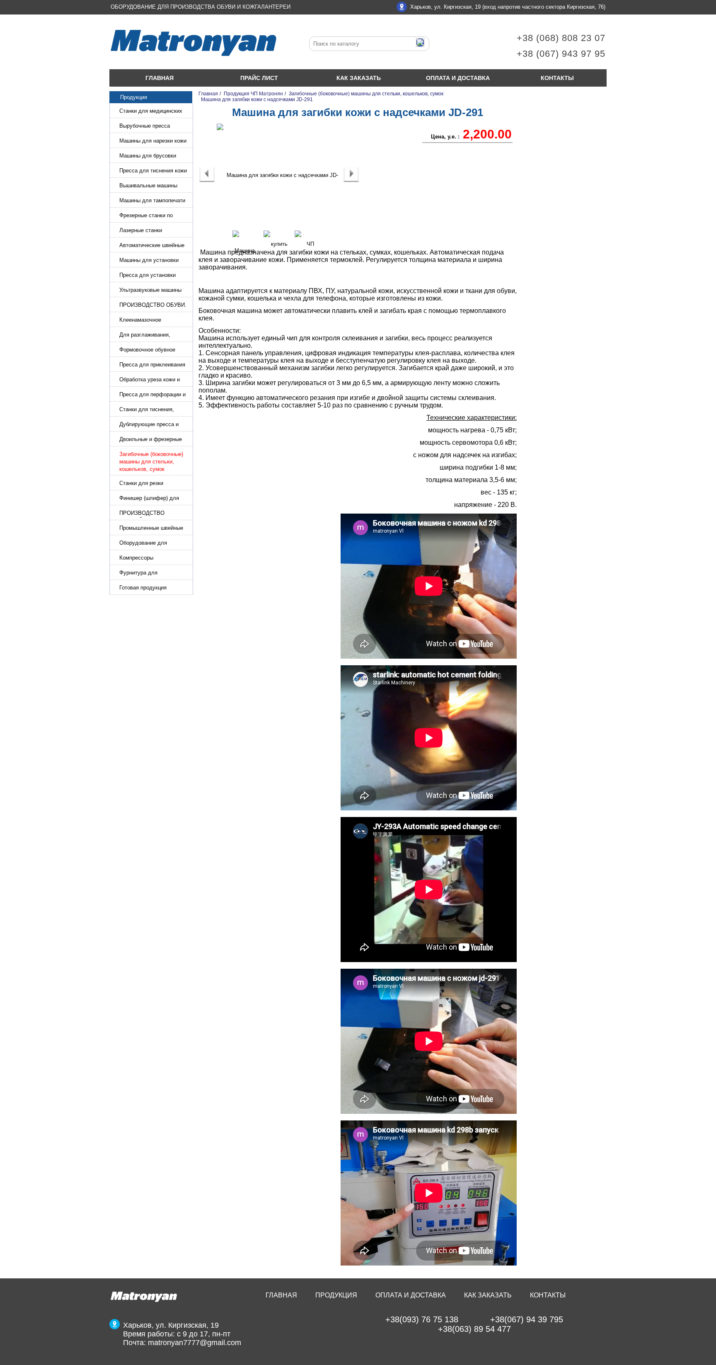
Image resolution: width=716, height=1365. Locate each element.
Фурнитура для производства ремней (146, 573)
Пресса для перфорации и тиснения (152, 395)
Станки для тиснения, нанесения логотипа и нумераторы (146, 410)
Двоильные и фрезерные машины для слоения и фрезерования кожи (150, 440)
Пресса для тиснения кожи (153, 170)
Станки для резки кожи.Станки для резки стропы (148, 484)
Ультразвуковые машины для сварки (150, 291)
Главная (159, 78)
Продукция (336, 1295)
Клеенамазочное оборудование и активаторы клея (154, 321)
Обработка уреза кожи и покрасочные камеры (149, 380)
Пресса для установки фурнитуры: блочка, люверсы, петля (147, 276)
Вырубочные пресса (144, 126)
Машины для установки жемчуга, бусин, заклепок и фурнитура (154, 261)
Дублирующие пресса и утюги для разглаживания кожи (151, 425)
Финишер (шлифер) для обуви (149, 499)
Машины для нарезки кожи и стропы (152, 141)
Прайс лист (259, 78)
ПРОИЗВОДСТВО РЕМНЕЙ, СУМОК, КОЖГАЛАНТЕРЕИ (143, 514)
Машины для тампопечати (152, 200)
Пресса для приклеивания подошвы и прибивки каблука (152, 365)
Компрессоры (136, 558)
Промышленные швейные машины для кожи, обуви (151, 529)
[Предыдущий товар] (207, 180)
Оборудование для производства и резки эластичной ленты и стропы (154, 544)
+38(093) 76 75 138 (421, 1319)
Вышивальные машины (148, 185)
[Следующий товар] (351, 180)
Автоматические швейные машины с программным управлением (151, 246)
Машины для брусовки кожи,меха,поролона (147, 156)
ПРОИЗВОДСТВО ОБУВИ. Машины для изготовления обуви (153, 306)
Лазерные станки (140, 230)
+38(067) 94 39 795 (526, 1319)
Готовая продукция (143, 587)
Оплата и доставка (458, 78)
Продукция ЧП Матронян (253, 94)
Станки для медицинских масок (150, 112)
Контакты (557, 78)
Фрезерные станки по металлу (146, 216)
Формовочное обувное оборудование (147, 350)
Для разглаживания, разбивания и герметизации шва (153, 335)
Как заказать (358, 78)
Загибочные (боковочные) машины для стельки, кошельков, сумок (151, 461)
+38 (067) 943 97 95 (561, 53)
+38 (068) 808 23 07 (561, 38)
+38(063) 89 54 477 (474, 1328)
